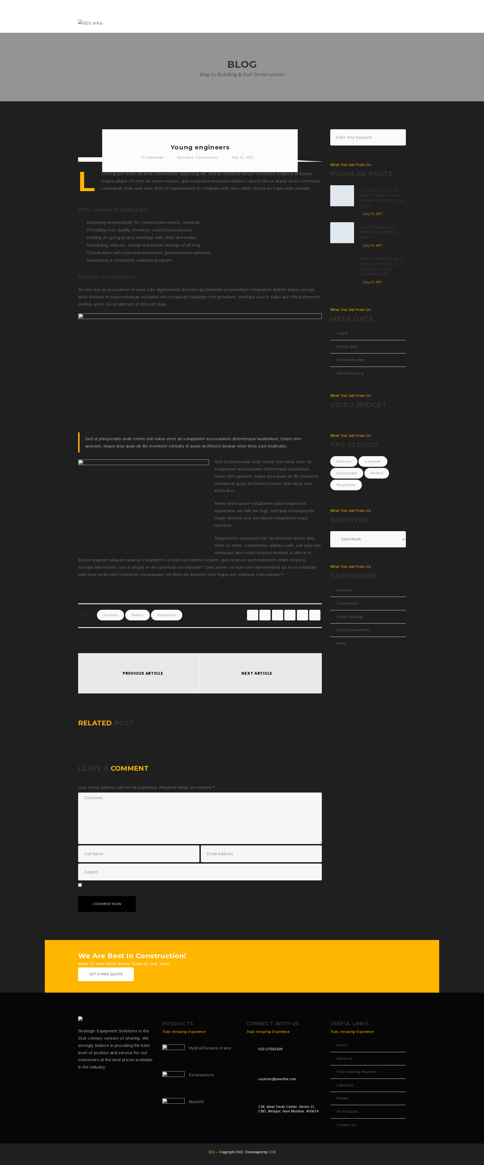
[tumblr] (302, 615)
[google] (277, 615)
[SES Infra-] (91, 22)
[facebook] (252, 615)
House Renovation (353, 630)
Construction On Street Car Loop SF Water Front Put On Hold (382, 198)
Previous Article (143, 673)
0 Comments (152, 157)
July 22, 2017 (372, 214)
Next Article (256, 673)
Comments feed (350, 360)
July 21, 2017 (242, 157)
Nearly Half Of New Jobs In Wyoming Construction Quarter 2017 (381, 266)
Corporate (373, 461)
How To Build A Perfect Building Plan (378, 232)
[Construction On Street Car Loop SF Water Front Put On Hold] (342, 195)
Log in (342, 333)
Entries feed (347, 346)
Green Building (350, 617)
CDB (272, 1152)
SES (212, 1152)
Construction (207, 157)
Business (185, 157)
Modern (137, 615)
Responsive (166, 615)
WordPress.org (350, 373)
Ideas (341, 643)
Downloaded (346, 473)
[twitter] (265, 615)
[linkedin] (289, 615)
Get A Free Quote (106, 974)
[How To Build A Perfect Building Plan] (342, 232)
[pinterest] (314, 615)
